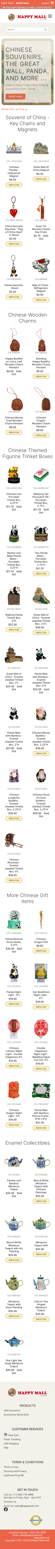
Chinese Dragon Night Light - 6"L (14, 1113)
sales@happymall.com (27, 1505)
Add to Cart (14, 185)
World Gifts (8, 109)
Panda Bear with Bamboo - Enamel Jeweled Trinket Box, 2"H (41, 679)
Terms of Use (11, 1466)
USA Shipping (11, 1443)
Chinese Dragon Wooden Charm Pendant (41, 422)
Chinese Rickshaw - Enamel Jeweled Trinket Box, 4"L (14, 865)
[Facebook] (6, 1510)
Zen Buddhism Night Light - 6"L (41, 994)
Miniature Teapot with (41, 1244)
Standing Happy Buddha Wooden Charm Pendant (41, 363)
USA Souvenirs (12, 1410)
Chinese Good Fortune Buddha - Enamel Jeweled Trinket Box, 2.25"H (41, 802)
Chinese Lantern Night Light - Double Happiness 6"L (14, 1052)
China (21, 109)
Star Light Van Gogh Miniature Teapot (14, 1363)
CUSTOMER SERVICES (27, 1429)
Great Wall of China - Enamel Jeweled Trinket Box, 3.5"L (41, 619)
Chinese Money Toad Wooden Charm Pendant (14, 420)
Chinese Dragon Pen (41, 940)
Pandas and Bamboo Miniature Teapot (14, 1185)
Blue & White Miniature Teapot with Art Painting (14, 1247)
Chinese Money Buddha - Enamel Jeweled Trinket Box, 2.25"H (41, 738)
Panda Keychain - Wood (14, 287)
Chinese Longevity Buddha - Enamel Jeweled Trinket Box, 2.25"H (14, 802)
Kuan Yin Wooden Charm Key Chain (41, 229)
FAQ (6, 1447)
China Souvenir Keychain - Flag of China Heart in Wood (14, 231)
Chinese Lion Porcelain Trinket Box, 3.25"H (14, 498)
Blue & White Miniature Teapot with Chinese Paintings (41, 1186)
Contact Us (10, 1501)
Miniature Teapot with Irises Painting (14, 1304)
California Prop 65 (14, 1475)
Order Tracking (12, 1439)
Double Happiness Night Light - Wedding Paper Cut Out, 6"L (41, 1053)
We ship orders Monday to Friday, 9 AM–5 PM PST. (27, 7)
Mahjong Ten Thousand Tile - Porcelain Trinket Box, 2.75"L (41, 499)
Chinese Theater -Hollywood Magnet (14, 171)
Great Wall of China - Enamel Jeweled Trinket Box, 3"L (14, 678)
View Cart (13, 1435)
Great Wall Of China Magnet (41, 168)
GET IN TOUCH (27, 1490)
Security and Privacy (15, 1471)
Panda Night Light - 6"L (14, 993)
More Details (15, 96)
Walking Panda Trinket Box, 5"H (14, 617)
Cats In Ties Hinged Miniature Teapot (41, 1306)
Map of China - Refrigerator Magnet (41, 288)
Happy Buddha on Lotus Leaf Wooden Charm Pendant (14, 363)
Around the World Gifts (16, 1414)
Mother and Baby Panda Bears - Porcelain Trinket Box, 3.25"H (14, 560)
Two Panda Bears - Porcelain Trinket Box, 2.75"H (41, 558)
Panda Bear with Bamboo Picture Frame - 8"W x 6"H (41, 1115)
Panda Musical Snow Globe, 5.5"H (14, 941)
